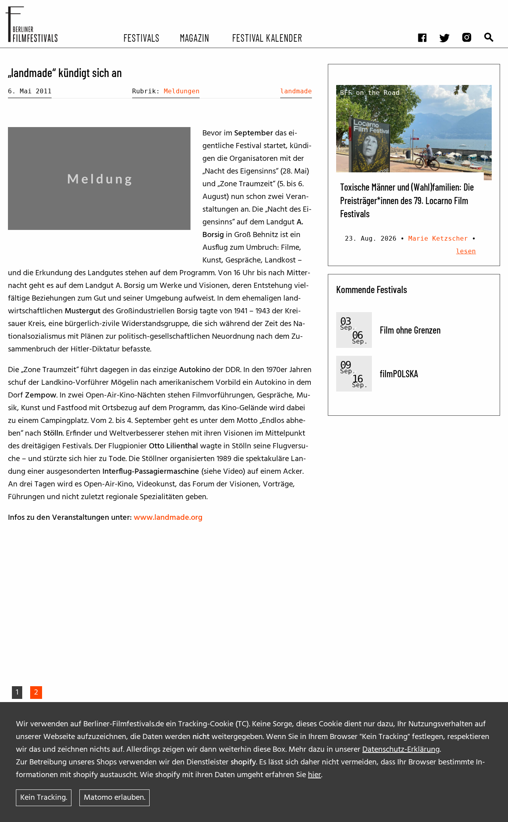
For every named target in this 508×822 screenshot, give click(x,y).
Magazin (194, 37)
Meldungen (182, 91)
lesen (466, 251)
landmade (296, 91)
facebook (426, 6)
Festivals (141, 37)
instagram (470, 6)
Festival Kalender (267, 37)
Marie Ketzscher (438, 238)
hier (314, 775)
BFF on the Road (370, 92)
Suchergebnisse (493, 6)
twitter (448, 6)
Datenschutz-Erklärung (401, 749)
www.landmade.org (168, 517)
